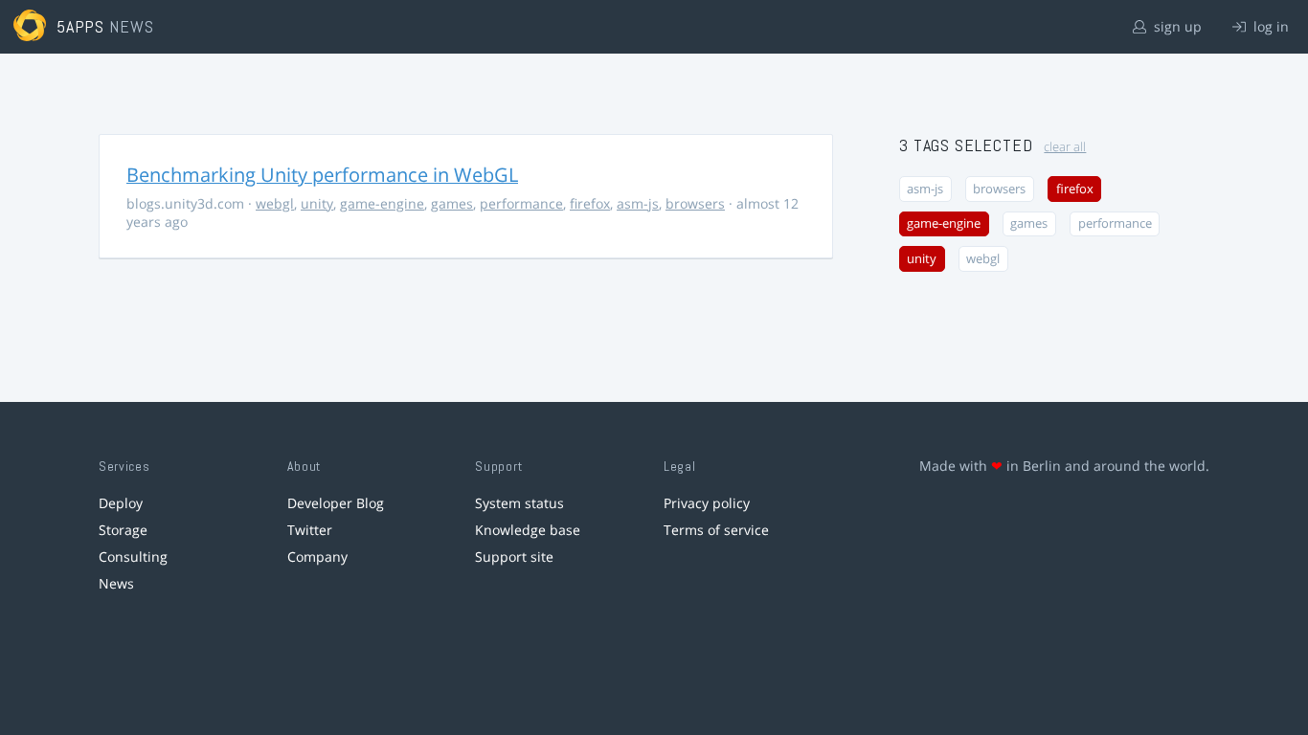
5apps (80, 26)
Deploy (121, 503)
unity (317, 203)
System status (519, 503)
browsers (695, 203)
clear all (1065, 147)
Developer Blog (335, 503)
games (452, 203)
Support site (514, 556)
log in (1269, 26)
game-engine (382, 203)
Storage (123, 530)
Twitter (309, 530)
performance (521, 203)
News (116, 583)
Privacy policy (707, 503)
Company (317, 556)
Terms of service (716, 530)
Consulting (133, 556)
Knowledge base (527, 530)
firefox (590, 203)
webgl (275, 203)
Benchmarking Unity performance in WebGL (322, 175)
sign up (1176, 26)
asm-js (638, 203)
